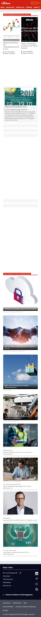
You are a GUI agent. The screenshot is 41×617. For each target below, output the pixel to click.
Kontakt (5, 610)
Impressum (7, 603)
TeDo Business (8, 579)
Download (6, 576)
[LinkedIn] (36, 573)
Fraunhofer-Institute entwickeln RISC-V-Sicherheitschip (16, 553)
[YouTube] (36, 584)
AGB (24, 603)
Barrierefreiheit (8, 607)
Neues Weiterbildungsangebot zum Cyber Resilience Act (17, 487)
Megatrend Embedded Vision (16, 107)
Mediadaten (7, 582)
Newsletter (34, 3)
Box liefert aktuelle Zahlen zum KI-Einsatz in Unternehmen (18, 453)
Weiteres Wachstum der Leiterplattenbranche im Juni (11, 46)
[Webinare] (36, 589)
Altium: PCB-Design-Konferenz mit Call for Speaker (29, 46)
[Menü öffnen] (39, 7)
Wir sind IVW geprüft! (10, 573)
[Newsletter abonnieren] (36, 579)
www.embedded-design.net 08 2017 (9, 52)
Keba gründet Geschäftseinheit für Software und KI (20, 520)
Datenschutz (17, 603)
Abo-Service (7, 585)
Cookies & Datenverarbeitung (26, 607)
